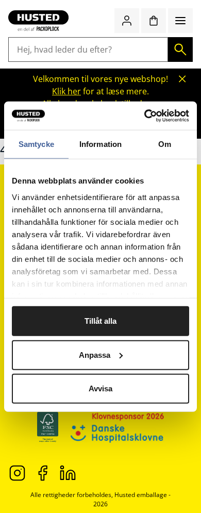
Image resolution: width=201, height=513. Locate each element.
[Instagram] (17, 473)
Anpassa (94, 354)
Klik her (66, 91)
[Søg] (180, 49)
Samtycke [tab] (36, 144)
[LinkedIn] (67, 473)
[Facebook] (42, 473)
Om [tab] (164, 144)
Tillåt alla (100, 321)
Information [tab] (100, 144)
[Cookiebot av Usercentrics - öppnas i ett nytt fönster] (144, 115)
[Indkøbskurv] (153, 20)
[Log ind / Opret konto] (126, 20)
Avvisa (100, 388)
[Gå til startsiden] (38, 20)
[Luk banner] (182, 79)
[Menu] (180, 20)
